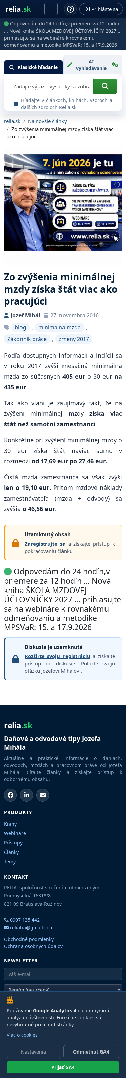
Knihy (10, 824)
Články (11, 852)
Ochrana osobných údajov (33, 946)
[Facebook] (10, 795)
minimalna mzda (59, 327)
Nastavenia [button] (33, 1051)
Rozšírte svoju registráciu (57, 656)
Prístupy (13, 842)
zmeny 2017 (74, 339)
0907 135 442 (25, 920)
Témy (10, 861)
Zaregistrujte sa (45, 543)
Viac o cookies (22, 1035)
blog (20, 327)
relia (18, 9)
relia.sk (12, 121)
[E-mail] (42, 795)
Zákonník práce (27, 339)
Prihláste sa (104, 9)
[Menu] (51, 9)
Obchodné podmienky (29, 939)
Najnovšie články (47, 121)
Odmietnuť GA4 (91, 1051)
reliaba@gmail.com (31, 927)
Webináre (15, 833)
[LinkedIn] (26, 795)
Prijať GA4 (63, 1067)
